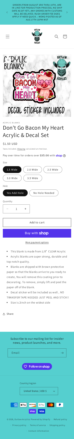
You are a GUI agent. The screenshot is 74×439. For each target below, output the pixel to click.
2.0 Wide (32, 169)
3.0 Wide (12, 178)
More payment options (37, 242)
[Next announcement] (67, 12)
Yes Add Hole (15, 193)
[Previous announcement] (7, 12)
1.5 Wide (12, 169)
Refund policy (60, 419)
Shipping (21, 149)
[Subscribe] (62, 352)
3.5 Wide (32, 178)
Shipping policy (57, 425)
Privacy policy (19, 425)
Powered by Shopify (40, 419)
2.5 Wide (52, 169)
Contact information (38, 431)
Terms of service (38, 425)
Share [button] (10, 313)
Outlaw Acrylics (22, 419)
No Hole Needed (43, 193)
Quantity (7, 201)
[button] (7, 36)
